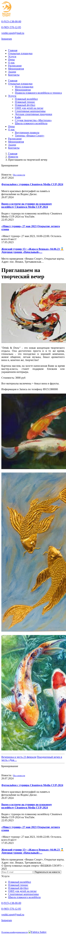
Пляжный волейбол (26, 98)
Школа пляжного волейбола (31, 123)
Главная (12, 50)
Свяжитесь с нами (12, 44)
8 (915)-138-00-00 (11, 21)
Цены (11, 59)
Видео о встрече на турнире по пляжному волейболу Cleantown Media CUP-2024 (26, 205)
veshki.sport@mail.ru (12, 33)
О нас (11, 62)
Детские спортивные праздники (33, 114)
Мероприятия (16, 68)
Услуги (12, 56)
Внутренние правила (27, 132)
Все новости (19, 175)
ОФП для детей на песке (29, 108)
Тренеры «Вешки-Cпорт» (29, 135)
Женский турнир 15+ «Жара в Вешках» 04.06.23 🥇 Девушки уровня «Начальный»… (32, 250)
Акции (12, 71)
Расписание (15, 65)
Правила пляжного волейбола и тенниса (38, 92)
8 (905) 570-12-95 (11, 27)
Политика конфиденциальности (14, 932)
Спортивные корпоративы (30, 111)
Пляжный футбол (25, 105)
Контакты (13, 74)
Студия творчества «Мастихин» (33, 120)
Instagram (6, 38)
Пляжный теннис (25, 102)
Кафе (18, 117)
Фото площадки (24, 86)
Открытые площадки (20, 53)
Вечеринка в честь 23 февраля (18, 757)
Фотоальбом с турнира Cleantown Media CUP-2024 (32, 184)
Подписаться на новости (47, 872)
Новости (13, 156)
